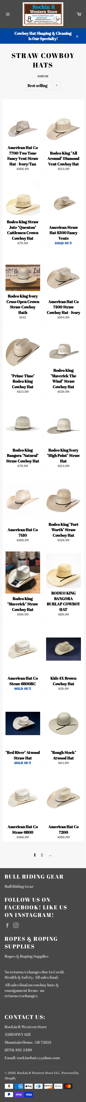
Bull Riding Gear (19, 886)
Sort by (43, 76)
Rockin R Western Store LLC (38, 1073)
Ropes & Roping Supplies (26, 956)
